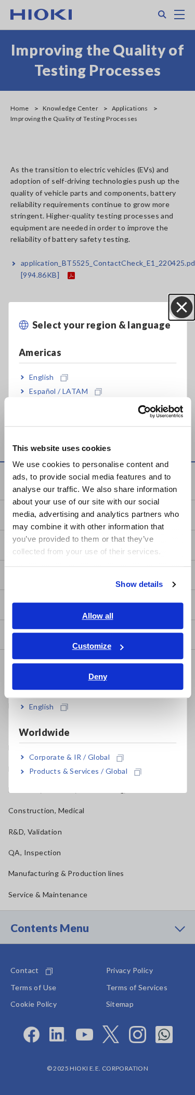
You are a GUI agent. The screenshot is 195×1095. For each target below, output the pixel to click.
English (41, 377)
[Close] (181, 307)
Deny (97, 676)
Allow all (97, 615)
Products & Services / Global (78, 771)
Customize (91, 645)
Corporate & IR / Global (69, 756)
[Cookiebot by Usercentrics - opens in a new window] (139, 411)
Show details (139, 584)
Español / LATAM (58, 391)
